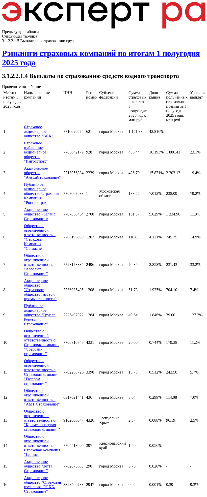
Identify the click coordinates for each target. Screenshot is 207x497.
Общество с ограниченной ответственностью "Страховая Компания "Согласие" (40, 237)
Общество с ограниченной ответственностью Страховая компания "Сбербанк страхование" (41, 342)
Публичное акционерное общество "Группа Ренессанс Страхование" (40, 315)
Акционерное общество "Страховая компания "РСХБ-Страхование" (42, 484)
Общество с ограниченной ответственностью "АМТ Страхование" (42, 397)
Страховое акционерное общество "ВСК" (38, 131)
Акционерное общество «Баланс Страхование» (39, 214)
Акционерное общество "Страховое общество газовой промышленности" (40, 289)
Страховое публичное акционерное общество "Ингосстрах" (36, 152)
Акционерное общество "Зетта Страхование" (38, 466)
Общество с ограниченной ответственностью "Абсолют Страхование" (40, 264)
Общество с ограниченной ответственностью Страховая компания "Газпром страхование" (41, 372)
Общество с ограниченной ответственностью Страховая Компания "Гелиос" (42, 445)
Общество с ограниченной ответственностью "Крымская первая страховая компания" (42, 420)
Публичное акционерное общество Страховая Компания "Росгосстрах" (41, 193)
